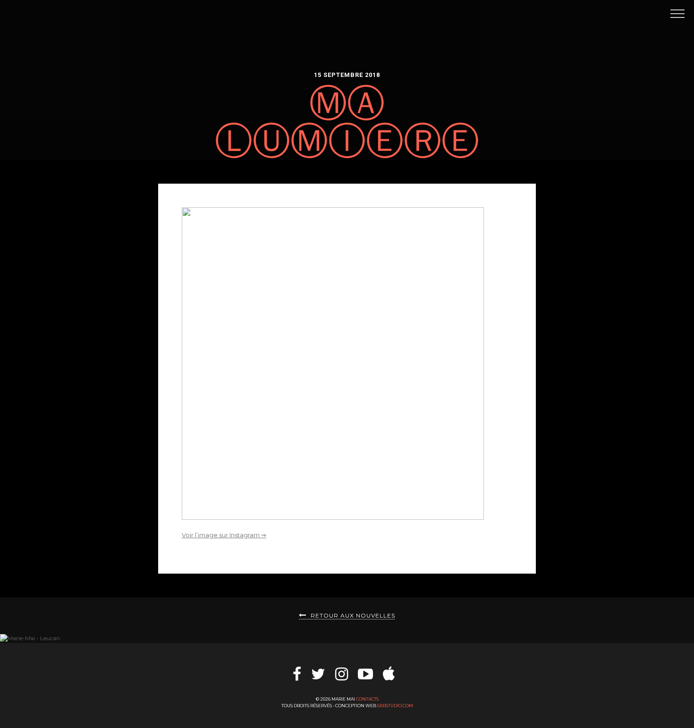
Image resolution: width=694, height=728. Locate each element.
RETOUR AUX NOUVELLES (352, 615)
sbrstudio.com (395, 705)
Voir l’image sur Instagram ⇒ (224, 535)
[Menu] (676, 13)
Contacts (367, 699)
